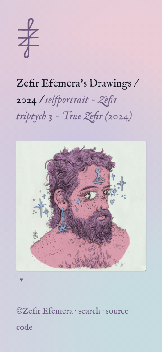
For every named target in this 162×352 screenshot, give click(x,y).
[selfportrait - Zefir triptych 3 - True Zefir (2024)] (81, 206)
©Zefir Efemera (44, 311)
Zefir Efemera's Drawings (73, 84)
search (89, 311)
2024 (26, 100)
